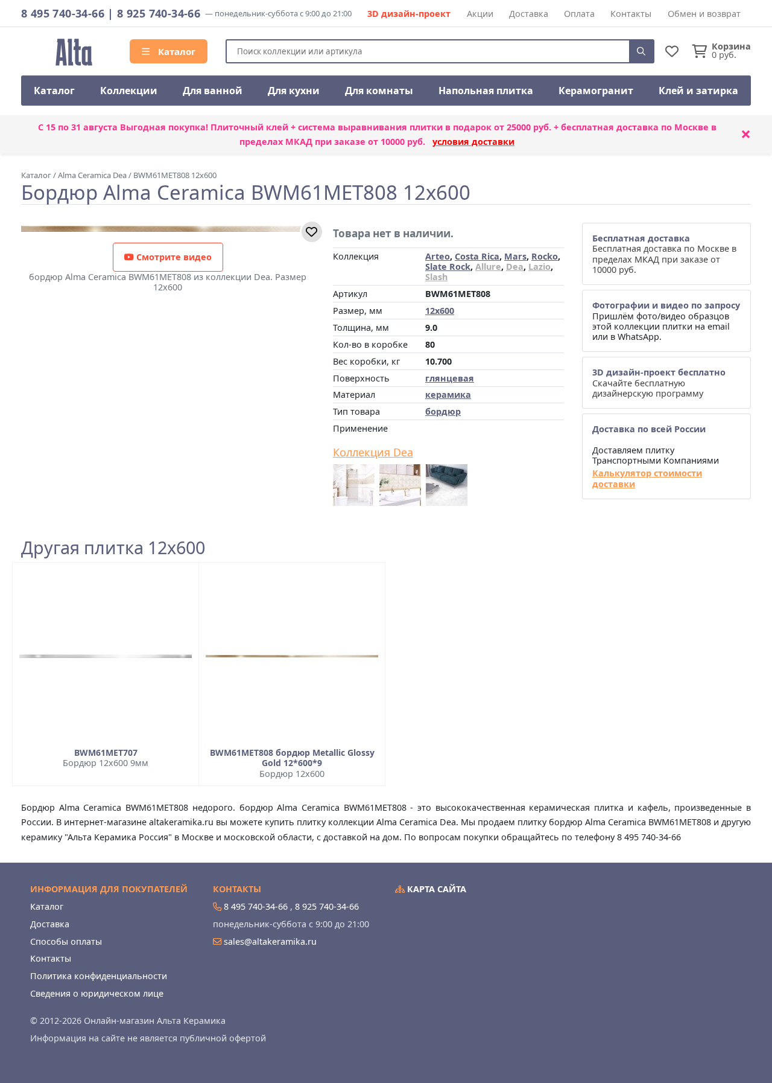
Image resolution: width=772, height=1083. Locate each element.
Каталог (175, 51)
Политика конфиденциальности (98, 976)
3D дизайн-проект (409, 13)
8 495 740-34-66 (62, 13)
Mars (515, 256)
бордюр (443, 411)
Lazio (539, 266)
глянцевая (449, 378)
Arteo (437, 256)
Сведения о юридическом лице (96, 993)
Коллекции (128, 90)
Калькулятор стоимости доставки (647, 478)
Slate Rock (447, 266)
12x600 (439, 310)
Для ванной (212, 90)
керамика (448, 394)
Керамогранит (595, 90)
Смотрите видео (173, 257)
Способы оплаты (66, 941)
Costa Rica (477, 256)
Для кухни (294, 90)
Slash (436, 277)
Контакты (630, 13)
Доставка (528, 13)
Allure (488, 266)
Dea (515, 266)
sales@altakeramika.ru (270, 941)
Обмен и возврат (704, 13)
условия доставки (473, 141)
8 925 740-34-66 (158, 13)
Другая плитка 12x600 (113, 547)
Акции (480, 13)
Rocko (544, 256)
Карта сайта (435, 889)
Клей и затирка (698, 90)
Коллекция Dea (373, 452)
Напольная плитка (485, 90)
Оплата (579, 13)
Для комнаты (379, 90)
